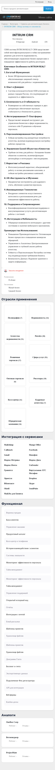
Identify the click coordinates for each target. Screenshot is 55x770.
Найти (48, 9)
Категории (14, 24)
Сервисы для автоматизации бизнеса (35, 24)
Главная (5, 24)
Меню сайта (45, 17)
